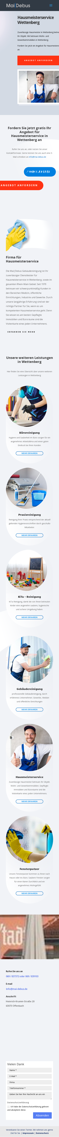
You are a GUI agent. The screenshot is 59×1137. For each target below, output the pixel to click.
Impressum (28, 1133)
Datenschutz (42, 1133)
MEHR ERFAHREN (29, 453)
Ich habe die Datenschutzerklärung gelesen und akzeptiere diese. (28, 1108)
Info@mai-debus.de (16, 989)
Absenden (42, 1115)
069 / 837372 (39, 171)
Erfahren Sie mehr (21, 332)
